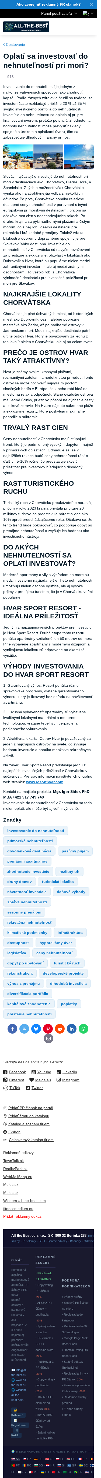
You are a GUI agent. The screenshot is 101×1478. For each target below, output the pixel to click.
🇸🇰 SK (15, 1459)
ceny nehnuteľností (54, 953)
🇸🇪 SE (83, 1465)
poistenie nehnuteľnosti (29, 1014)
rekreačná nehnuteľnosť (29, 922)
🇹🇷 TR (56, 1472)
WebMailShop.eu (17, 1177)
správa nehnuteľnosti (27, 902)
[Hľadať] (64, 26)
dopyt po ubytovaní (25, 963)
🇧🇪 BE (93, 1459)
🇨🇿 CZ (27, 1459)
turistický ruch (67, 963)
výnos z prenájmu (23, 983)
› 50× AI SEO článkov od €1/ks (44, 1420)
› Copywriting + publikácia (45, 1385)
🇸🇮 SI (61, 1465)
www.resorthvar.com (44, 782)
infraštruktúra (70, 932)
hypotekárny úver (56, 943)
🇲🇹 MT (33, 1472)
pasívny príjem (75, 851)
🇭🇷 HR (50, 1465)
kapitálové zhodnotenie (29, 1004)
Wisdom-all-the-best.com (24, 1200)
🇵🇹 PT (15, 1465)
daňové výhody (71, 892)
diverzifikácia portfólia (27, 993)
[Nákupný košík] (77, 26)
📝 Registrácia (18, 1423)
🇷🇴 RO (27, 1465)
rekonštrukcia (20, 973)
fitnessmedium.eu (18, 1208)
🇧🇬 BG (38, 1465)
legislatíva (16, 953)
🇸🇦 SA (67, 1472)
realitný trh (69, 871)
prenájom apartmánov (27, 861)
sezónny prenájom (24, 912)
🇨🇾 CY (22, 1472)
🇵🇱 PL (60, 1459)
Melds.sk (10, 1184)
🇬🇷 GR (71, 1465)
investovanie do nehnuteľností (35, 831)
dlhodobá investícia (68, 983)
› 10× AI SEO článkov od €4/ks (44, 1402)
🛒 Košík (15, 1433)
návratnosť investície (27, 892)
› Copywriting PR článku (44, 1290)
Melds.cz (10, 1192)
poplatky (69, 1004)
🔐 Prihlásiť (17, 1413)
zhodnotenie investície (28, 871)
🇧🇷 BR (78, 1472)
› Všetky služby (72, 1296)
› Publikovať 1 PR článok (45, 1367)
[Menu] (90, 26)
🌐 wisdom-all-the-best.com (19, 1394)
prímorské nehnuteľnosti (30, 841)
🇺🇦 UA (45, 1472)
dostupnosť (18, 943)
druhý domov (19, 881)
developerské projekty (63, 973)
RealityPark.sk (15, 1169)
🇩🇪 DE (38, 1459)
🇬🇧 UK (89, 1472)
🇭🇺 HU (71, 1459)
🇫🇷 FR (82, 1459)
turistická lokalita (58, 881)
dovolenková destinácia (29, 851)
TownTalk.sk (13, 1160)
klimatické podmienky (27, 932)
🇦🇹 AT (49, 1459)
